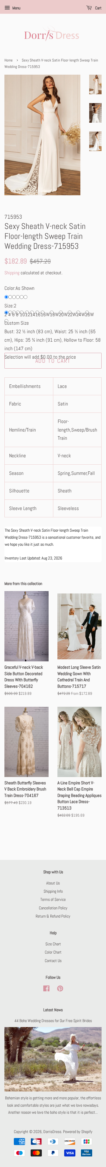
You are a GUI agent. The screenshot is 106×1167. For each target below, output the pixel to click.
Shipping (11, 273)
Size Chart (53, 944)
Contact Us (53, 960)
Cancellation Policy (53, 908)
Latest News (53, 1009)
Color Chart (53, 952)
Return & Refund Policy (53, 916)
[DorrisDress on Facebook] (46, 989)
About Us (53, 883)
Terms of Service (53, 899)
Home (8, 60)
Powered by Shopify (77, 1131)
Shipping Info (53, 891)
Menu (15, 8)
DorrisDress (52, 1131)
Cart (98, 8)
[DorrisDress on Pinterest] (60, 989)
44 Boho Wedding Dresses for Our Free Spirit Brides (53, 1020)
